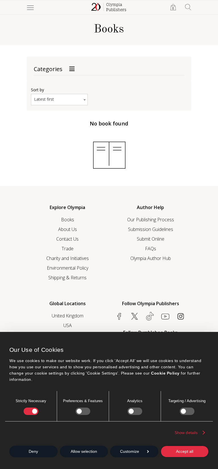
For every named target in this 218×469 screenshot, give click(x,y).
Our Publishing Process (150, 219)
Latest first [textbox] (44, 99)
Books (67, 219)
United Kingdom (67, 316)
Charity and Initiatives (67, 258)
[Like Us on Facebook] (119, 316)
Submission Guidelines (150, 229)
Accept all (184, 451)
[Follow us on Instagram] (180, 316)
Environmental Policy (67, 268)
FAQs (150, 248)
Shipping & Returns (67, 277)
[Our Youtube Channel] (165, 316)
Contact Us (67, 239)
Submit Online (150, 239)
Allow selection (84, 451)
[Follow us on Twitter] (134, 316)
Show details (186, 432)
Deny (33, 451)
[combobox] (59, 99)
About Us (67, 229)
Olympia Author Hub (150, 258)
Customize (129, 451)
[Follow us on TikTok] (149, 316)
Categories (48, 69)
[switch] (83, 411)
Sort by (37, 89)
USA (67, 325)
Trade (68, 248)
